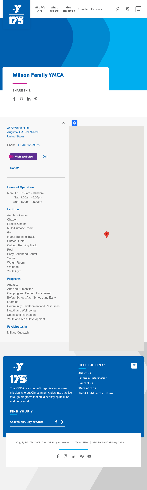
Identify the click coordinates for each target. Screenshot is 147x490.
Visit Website (24, 156)
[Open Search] (118, 9)
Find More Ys (63, 122)
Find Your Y (128, 9)
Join (45, 156)
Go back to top (134, 366)
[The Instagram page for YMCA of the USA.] (65, 456)
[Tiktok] (81, 456)
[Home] (18, 374)
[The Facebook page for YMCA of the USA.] (58, 456)
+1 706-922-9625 (29, 145)
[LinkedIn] (73, 456)
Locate (74, 123)
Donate (14, 168)
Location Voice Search (56, 421)
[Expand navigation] (138, 9)
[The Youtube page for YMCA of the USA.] (89, 456)
